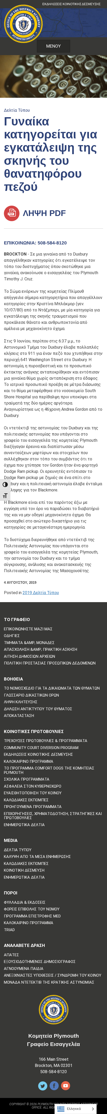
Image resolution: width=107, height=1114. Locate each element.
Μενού (53, 46)
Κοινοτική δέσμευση (24, 870)
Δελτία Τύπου (17, 110)
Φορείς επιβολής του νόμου (31, 909)
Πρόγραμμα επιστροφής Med (32, 916)
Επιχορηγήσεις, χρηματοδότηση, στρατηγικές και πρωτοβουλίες (53, 816)
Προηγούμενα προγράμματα (33, 807)
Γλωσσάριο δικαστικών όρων (31, 695)
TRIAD (9, 930)
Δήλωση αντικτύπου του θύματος (38, 709)
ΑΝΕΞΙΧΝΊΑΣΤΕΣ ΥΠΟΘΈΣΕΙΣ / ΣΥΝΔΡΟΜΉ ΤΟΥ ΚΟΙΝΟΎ (52, 975)
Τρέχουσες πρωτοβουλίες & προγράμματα (45, 741)
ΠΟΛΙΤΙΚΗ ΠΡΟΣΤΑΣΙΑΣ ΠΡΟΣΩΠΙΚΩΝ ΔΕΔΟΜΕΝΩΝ (50, 663)
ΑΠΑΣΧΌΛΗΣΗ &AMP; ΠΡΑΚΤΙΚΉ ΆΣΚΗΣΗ (40, 649)
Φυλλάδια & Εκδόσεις (24, 902)
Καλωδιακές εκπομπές (26, 800)
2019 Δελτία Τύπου (41, 592)
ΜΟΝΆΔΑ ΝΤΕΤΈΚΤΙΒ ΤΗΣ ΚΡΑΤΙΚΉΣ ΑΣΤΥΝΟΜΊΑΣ (49, 982)
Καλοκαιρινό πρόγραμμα (28, 761)
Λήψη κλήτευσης (20, 702)
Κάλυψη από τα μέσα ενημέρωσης (37, 857)
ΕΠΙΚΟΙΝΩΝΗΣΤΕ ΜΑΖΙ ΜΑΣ (28, 629)
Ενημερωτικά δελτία (24, 825)
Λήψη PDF (43, 213)
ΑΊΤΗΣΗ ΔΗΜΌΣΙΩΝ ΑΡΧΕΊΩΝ (29, 656)
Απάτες (11, 955)
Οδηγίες (12, 636)
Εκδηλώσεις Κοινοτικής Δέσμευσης (71, 4)
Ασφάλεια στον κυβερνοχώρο (32, 786)
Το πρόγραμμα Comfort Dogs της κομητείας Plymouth (49, 770)
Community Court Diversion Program (41, 748)
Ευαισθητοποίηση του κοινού (33, 793)
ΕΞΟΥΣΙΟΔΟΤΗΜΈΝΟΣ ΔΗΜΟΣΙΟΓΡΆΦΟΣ (40, 962)
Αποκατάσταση (19, 716)
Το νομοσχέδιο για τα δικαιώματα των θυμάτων (52, 688)
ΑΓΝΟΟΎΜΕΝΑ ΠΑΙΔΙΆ (23, 969)
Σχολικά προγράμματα (26, 779)
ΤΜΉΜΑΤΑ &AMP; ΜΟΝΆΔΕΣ (29, 643)
